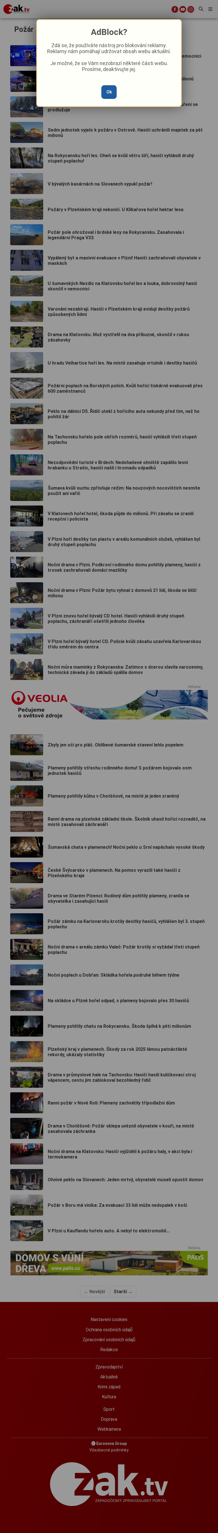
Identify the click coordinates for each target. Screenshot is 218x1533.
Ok (109, 92)
